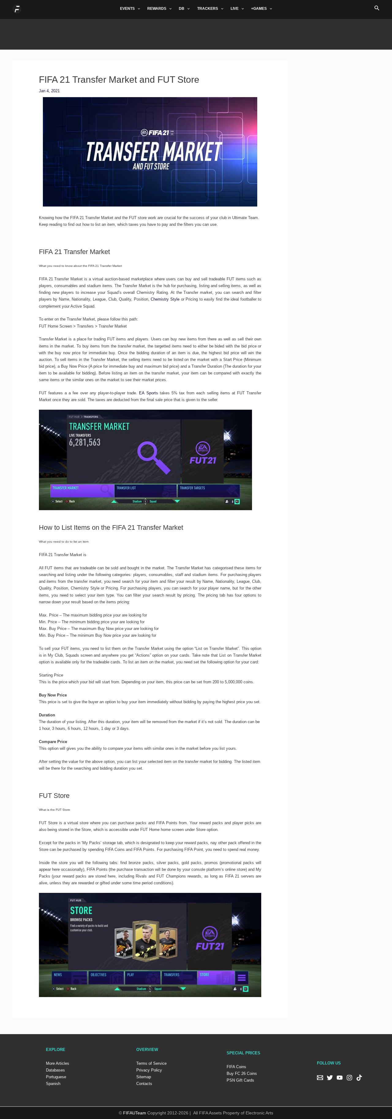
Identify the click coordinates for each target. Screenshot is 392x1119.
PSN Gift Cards (240, 1080)
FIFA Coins (236, 1066)
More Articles (57, 1063)
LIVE (235, 8)
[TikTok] (359, 1078)
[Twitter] (330, 1078)
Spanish (53, 1083)
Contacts (144, 1083)
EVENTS (127, 8)
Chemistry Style (165, 299)
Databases (55, 1070)
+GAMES (259, 8)
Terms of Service (151, 1063)
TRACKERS (207, 8)
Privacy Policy (149, 1070)
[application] (137, 8)
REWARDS (156, 8)
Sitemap (143, 1077)
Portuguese (56, 1077)
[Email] (320, 1078)
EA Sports (148, 393)
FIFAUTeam (134, 1112)
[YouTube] (340, 1078)
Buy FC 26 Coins (242, 1073)
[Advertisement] (196, 33)
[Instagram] (349, 1078)
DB (181, 8)
